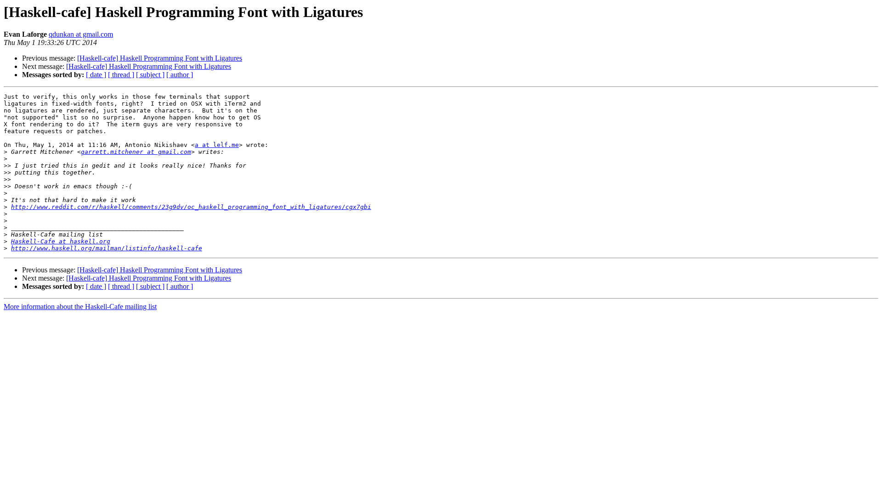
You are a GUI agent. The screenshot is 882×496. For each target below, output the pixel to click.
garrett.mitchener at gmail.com (136, 151)
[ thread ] (121, 75)
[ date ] (96, 75)
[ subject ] (150, 75)
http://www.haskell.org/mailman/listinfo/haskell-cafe (106, 248)
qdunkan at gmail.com (81, 34)
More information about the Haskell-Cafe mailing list (80, 306)
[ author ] (179, 75)
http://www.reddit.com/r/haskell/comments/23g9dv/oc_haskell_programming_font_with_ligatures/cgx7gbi (191, 206)
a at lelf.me (217, 144)
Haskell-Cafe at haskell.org (60, 241)
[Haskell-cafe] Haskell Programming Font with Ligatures (159, 58)
